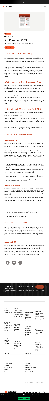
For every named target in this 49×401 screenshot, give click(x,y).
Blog (26, 356)
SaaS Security (7, 343)
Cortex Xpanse (28, 332)
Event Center (28, 365)
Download (8, 47)
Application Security (29, 312)
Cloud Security (28, 308)
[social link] (24, 392)
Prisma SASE (16, 327)
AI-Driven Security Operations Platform (29, 304)
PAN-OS (15, 318)
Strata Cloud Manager (18, 314)
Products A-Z (28, 369)
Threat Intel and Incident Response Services (39, 338)
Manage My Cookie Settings (24, 398)
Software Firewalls (18, 312)
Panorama (16, 320)
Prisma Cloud (28, 320)
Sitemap (27, 375)
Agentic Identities (39, 321)
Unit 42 (26, 380)
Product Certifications (29, 371)
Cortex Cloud (28, 310)
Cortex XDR (27, 328)
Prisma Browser (17, 341)
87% (38, 57)
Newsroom (6, 371)
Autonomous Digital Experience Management (18, 333)
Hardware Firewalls (18, 310)
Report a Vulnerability (29, 373)
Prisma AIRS (6, 310)
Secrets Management (39, 323)
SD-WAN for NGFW (18, 316)
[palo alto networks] (7, 6)
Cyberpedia (27, 363)
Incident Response (39, 344)
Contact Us (6, 361)
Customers (6, 365)
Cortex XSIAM (28, 326)
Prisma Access (17, 339)
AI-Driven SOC (28, 324)
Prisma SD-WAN (17, 343)
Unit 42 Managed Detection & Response (28, 335)
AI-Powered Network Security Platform (12, 303)
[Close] (47, 394)
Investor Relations (8, 367)
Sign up (39, 286)
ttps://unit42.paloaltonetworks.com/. (30, 254)
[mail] (20, 263)
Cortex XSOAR (28, 330)
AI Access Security (8, 312)
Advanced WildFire (8, 325)
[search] (41, 6)
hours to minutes (24, 97)
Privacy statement (33, 396)
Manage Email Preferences (30, 367)
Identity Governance (39, 316)
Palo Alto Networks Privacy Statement (31, 290)
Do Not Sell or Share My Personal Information (34, 382)
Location (6, 369)
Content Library (28, 361)
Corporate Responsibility (9, 363)
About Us (6, 356)
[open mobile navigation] (44, 6)
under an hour (31, 67)
